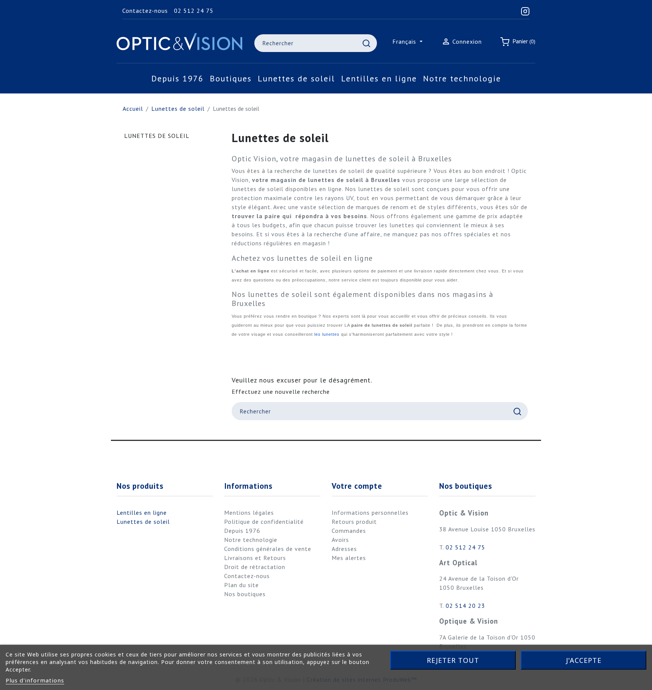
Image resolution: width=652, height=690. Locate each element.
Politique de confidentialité (264, 521)
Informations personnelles (370, 512)
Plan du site (241, 585)
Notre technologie (250, 539)
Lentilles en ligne (142, 512)
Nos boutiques (245, 594)
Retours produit (354, 521)
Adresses (344, 548)
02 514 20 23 (465, 605)
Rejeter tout (453, 660)
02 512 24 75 (194, 10)
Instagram (127, 456)
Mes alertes (349, 557)
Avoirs (340, 539)
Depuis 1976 (242, 530)
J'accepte (583, 660)
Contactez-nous (145, 10)
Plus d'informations (35, 680)
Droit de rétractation (254, 567)
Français (405, 41)
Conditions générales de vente (267, 548)
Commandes (349, 530)
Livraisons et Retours (255, 557)
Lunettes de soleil (156, 135)
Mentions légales (249, 512)
